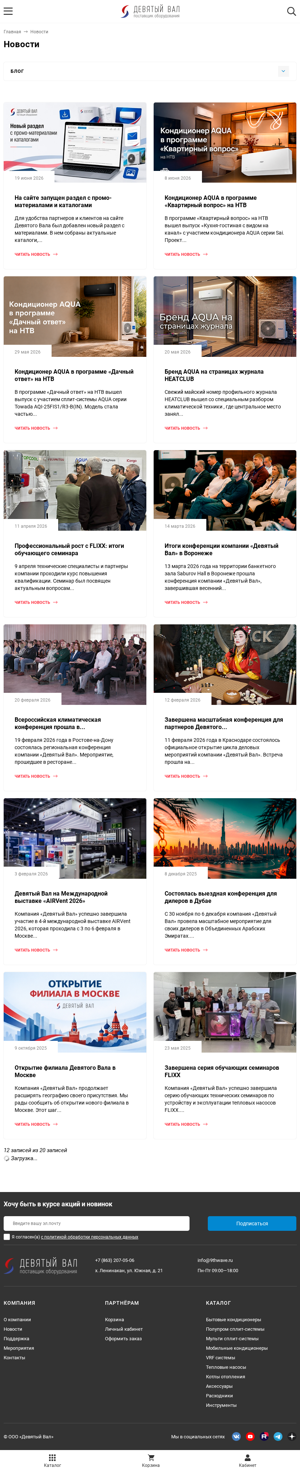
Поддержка (16, 1338)
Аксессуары (219, 1386)
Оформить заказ (123, 1338)
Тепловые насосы (226, 1367)
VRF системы (220, 1357)
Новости (13, 1329)
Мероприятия (19, 1348)
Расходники (219, 1395)
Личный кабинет (124, 1329)
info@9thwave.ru (215, 1260)
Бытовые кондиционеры (233, 1319)
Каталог (52, 1465)
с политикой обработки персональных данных (89, 1237)
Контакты (14, 1357)
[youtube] (250, 1436)
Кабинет (247, 1465)
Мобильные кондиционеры (237, 1348)
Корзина (114, 1319)
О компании (17, 1319)
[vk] (236, 1436)
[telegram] (278, 1436)
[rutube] (264, 1436)
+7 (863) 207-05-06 (114, 1260)
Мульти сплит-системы (232, 1338)
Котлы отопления (225, 1376)
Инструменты (221, 1405)
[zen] (292, 1436)
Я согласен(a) (75, 1237)
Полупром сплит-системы (235, 1329)
